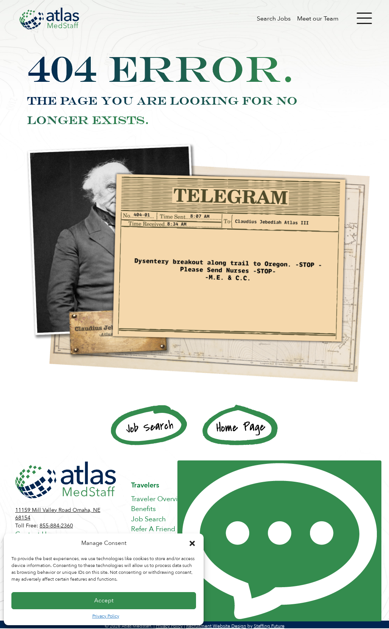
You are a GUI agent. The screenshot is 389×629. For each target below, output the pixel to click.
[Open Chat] (279, 540)
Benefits (143, 509)
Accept (104, 600)
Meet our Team (317, 18)
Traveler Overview (159, 499)
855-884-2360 (56, 525)
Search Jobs (274, 18)
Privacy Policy (105, 616)
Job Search (148, 519)
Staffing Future (269, 626)
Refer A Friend (153, 529)
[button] (192, 543)
